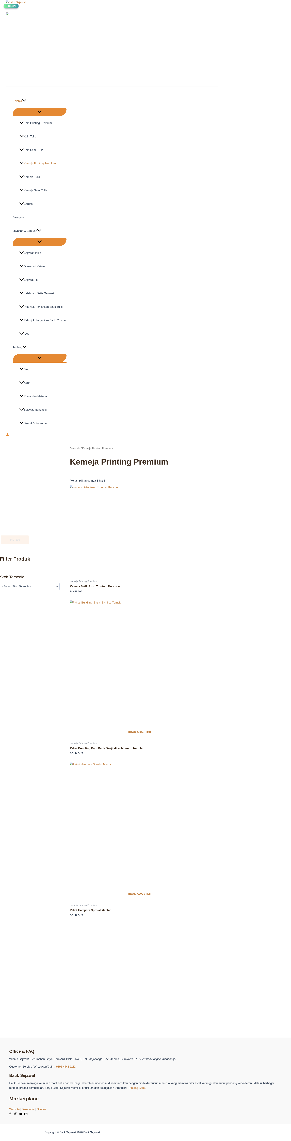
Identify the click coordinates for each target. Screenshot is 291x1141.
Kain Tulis (30, 136)
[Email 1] (25, 1114)
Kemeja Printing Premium (40, 163)
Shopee (41, 1109)
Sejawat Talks (32, 253)
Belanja (17, 101)
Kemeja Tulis (32, 177)
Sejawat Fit (31, 279)
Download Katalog (35, 266)
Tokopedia (28, 1109)
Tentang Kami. (137, 1087)
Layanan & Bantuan (25, 230)
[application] (24, 101)
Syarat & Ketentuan (36, 423)
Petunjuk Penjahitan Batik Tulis (43, 306)
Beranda (75, 448)
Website (14, 1109)
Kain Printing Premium (38, 123)
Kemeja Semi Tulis (35, 190)
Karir (27, 382)
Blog (26, 369)
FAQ (26, 333)
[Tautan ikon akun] (7, 435)
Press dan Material (35, 396)
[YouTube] (20, 1114)
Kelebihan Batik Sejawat (39, 293)
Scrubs (28, 203)
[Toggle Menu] (40, 112)
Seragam (18, 217)
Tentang (17, 347)
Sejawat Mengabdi (35, 409)
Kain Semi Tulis (33, 150)
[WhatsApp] (10, 1114)
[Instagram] (15, 1114)
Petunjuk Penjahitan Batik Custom (45, 320)
